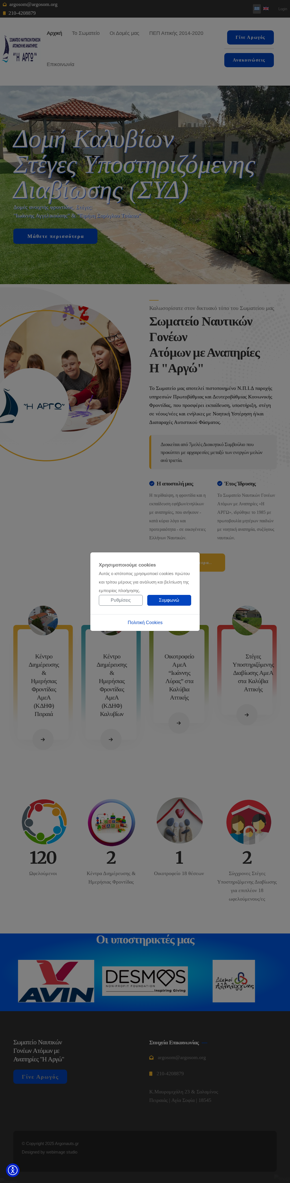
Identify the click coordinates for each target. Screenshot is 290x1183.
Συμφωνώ (169, 600)
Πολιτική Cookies (145, 622)
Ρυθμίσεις (121, 600)
